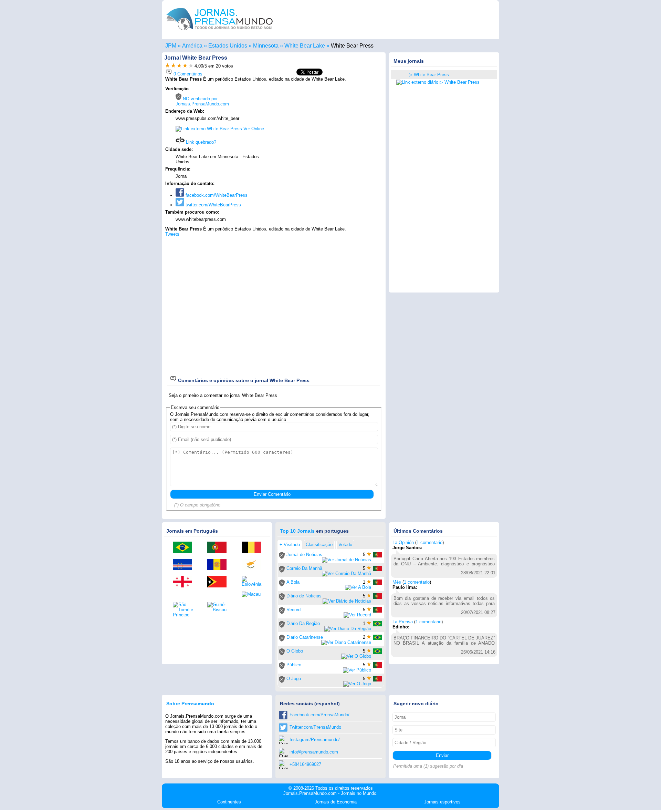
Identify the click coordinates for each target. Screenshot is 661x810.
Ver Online (253, 128)
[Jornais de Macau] (253, 594)
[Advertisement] (324, 130)
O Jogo (293, 678)
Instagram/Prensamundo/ (315, 739)
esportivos (442, 801)
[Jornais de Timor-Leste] (219, 582)
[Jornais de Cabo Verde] (184, 565)
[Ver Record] (357, 614)
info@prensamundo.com (314, 752)
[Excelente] (191, 66)
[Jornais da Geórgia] (184, 582)
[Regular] (173, 66)
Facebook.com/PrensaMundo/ (319, 714)
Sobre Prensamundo (190, 703)
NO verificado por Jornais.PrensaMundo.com (202, 101)
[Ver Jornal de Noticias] (346, 559)
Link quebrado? (200, 142)
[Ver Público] (357, 670)
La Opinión (403, 542)
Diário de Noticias (304, 595)
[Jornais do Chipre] (253, 565)
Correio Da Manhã (304, 568)
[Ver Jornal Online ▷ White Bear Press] (438, 82)
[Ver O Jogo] (357, 683)
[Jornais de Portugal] (219, 548)
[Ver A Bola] (358, 587)
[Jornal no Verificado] (282, 557)
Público (293, 664)
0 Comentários (187, 73)
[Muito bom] (185, 66)
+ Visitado (290, 544)
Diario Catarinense (304, 637)
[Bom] (179, 66)
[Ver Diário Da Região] (347, 628)
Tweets (172, 234)
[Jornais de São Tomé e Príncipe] (184, 609)
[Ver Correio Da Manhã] (346, 573)
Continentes (229, 801)
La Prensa (402, 621)
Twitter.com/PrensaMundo (315, 727)
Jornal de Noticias (304, 554)
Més (396, 582)
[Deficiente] (167, 66)
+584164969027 (305, 764)
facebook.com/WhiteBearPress (216, 195)
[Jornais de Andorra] (219, 565)
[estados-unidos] (400, 75)
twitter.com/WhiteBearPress (212, 204)
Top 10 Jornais (297, 531)
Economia (336, 801)
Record (293, 609)
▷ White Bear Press (429, 74)
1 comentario (429, 542)
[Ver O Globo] (356, 656)
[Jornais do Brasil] (184, 548)
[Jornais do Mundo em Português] (219, 32)
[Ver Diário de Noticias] (347, 601)
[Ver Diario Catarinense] (346, 642)
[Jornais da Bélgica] (253, 548)
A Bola (293, 582)
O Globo (294, 651)
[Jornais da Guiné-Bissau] (219, 607)
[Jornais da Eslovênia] (253, 581)
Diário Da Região (303, 623)
